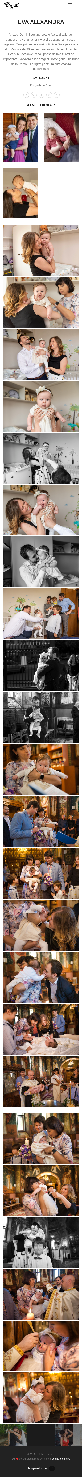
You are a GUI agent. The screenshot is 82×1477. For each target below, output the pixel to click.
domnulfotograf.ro (61, 1459)
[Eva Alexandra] (41, 250)
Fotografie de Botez (41, 85)
